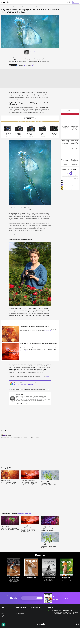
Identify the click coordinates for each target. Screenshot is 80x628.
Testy (24, 2)
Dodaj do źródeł (12, 65)
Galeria (32, 610)
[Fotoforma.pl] (30, 119)
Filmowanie (48, 2)
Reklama (2, 611)
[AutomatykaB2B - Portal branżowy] (41, 624)
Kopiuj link (29, 65)
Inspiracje (35, 2)
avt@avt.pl (75, 612)
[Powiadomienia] (3, 624)
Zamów (40, 586)
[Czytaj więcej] (47, 330)
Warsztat (41, 2)
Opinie (29, 2)
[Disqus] (30, 449)
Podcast (76, 2)
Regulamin (18, 610)
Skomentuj (21, 65)
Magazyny (55, 2)
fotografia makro (24, 389)
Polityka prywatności (20, 613)
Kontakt (2, 610)
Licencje (17, 611)
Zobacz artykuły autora (21, 403)
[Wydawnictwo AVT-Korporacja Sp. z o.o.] (50, 612)
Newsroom (3, 613)
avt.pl (74, 613)
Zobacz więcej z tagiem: (16, 513)
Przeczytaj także (6, 468)
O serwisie (3, 616)
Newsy (19, 2)
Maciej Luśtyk (33, 51)
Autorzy (2, 615)
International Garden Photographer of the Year (38, 389)
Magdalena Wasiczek (15, 389)
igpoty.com (47, 376)
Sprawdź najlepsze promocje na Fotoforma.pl (30, 121)
